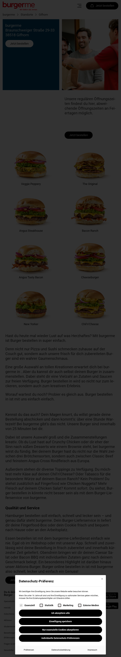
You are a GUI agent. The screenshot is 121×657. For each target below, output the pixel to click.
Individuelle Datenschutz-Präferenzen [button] (60, 638)
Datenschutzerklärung (61, 650)
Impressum (92, 650)
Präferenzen (29, 650)
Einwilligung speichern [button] (60, 621)
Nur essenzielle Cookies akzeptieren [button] (60, 629)
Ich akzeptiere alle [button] (60, 613)
